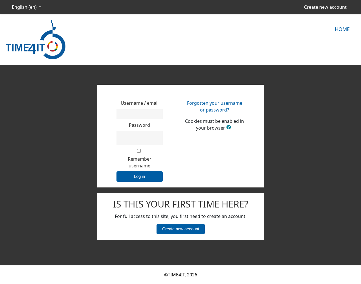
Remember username (139, 162)
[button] (229, 127)
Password (139, 125)
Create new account (325, 7)
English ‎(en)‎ (25, 7)
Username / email (140, 103)
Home (342, 29)
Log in (139, 176)
